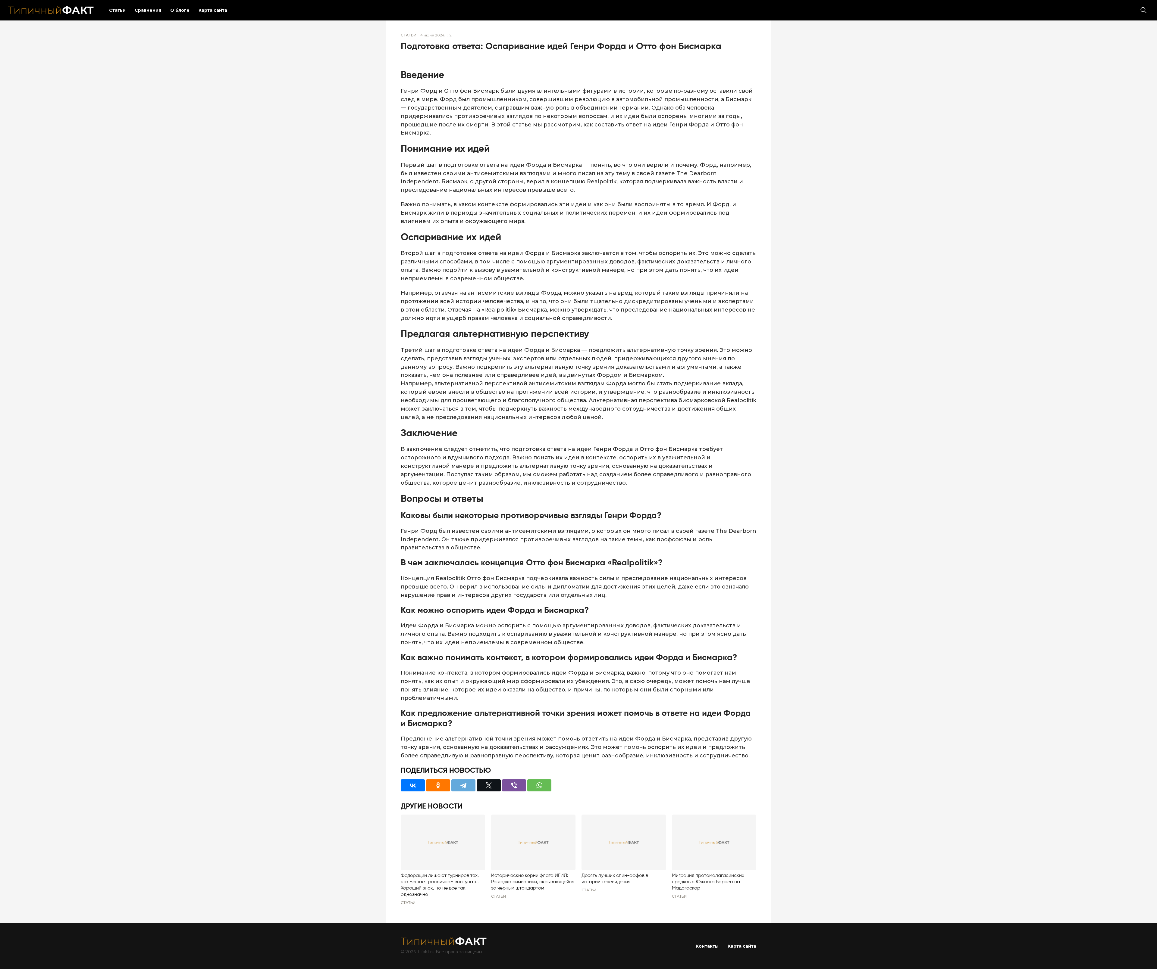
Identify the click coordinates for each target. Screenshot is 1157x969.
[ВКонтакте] (413, 785)
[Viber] (514, 785)
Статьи (117, 10)
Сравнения (148, 10)
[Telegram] (463, 785)
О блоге (180, 10)
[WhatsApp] (539, 785)
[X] (489, 785)
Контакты (707, 946)
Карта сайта (213, 10)
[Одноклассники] (438, 785)
